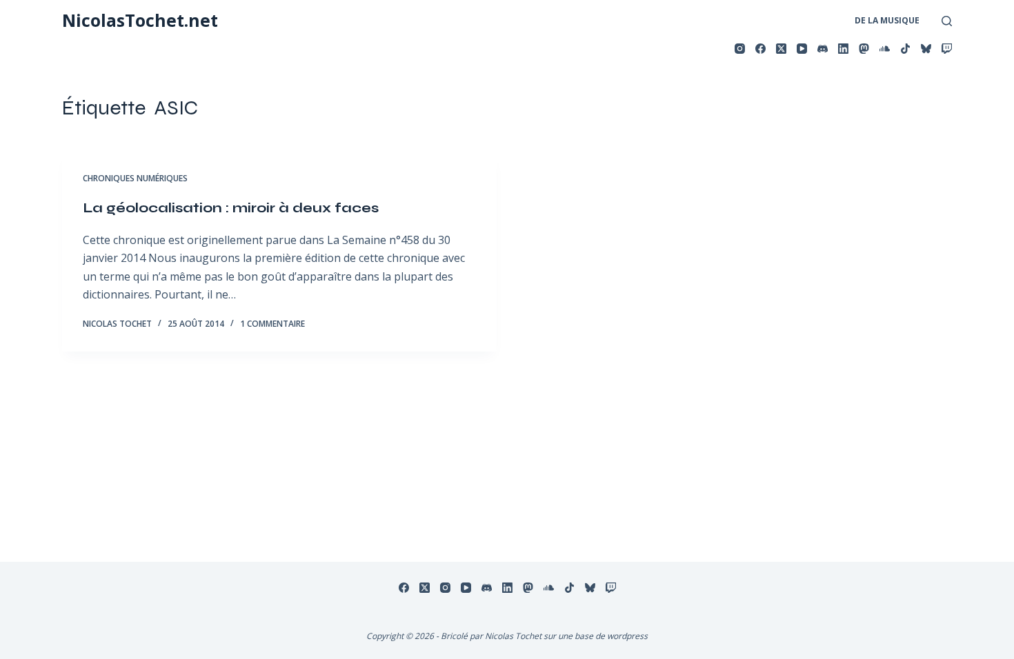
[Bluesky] (926, 48)
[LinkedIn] (843, 48)
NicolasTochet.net (140, 20)
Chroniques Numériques (135, 178)
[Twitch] (947, 48)
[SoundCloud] (884, 48)
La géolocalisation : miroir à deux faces (231, 207)
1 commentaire (272, 324)
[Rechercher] (947, 21)
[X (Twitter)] (781, 48)
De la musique (887, 20)
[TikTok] (905, 48)
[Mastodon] (864, 48)
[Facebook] (760, 48)
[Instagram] (740, 48)
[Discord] (822, 48)
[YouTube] (802, 48)
